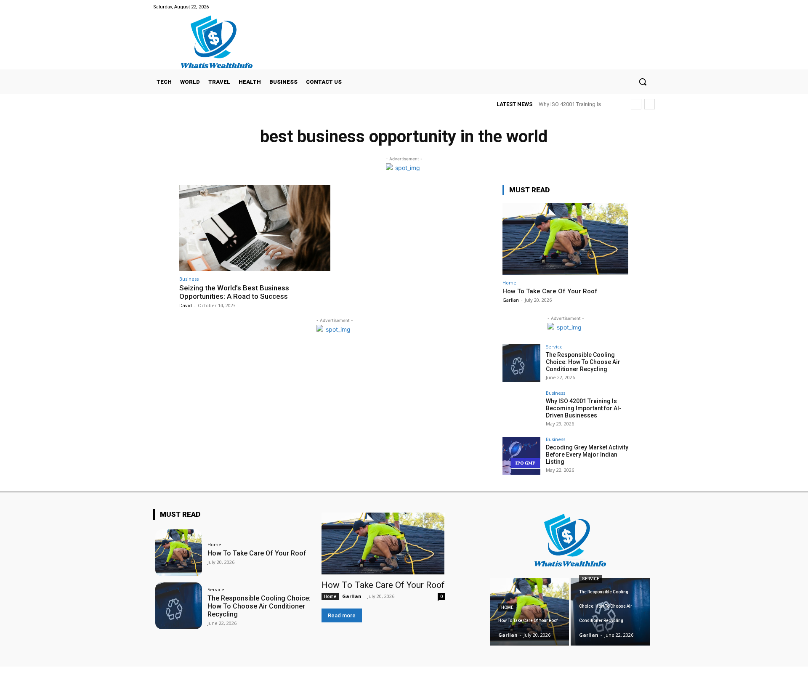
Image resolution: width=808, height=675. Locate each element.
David (185, 305)
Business (189, 278)
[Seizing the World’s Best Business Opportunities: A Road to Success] (254, 228)
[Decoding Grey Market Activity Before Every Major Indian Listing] (521, 456)
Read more (342, 615)
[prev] (636, 104)
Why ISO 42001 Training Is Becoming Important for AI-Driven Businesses (584, 408)
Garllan (510, 300)
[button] (642, 81)
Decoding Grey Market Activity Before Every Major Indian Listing (587, 454)
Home (509, 282)
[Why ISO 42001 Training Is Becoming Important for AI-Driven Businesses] (521, 409)
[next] (649, 104)
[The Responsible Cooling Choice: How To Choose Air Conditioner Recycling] (521, 363)
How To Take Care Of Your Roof (550, 291)
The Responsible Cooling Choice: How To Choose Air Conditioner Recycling (583, 361)
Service (554, 346)
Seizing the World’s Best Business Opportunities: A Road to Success (234, 292)
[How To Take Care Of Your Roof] (565, 239)
